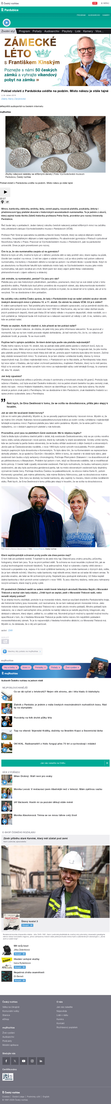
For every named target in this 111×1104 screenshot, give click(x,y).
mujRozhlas (7, 660)
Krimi (25, 667)
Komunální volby (10, 1011)
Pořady (37, 31)
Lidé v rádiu (62, 1015)
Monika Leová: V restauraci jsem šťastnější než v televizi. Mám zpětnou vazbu (58, 789)
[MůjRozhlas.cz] (5, 112)
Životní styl (8, 31)
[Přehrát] (5, 192)
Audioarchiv (94, 15)
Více (100, 31)
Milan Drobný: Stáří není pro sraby (33, 776)
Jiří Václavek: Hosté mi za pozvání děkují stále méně (43, 802)
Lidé (78, 31)
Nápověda (62, 1011)
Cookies (6, 1097)
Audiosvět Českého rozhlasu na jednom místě (22, 680)
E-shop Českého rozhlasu (18, 832)
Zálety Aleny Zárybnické (13, 99)
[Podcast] (2, 202)
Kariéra (60, 1019)
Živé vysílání (71, 667)
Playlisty (67, 31)
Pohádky (39, 667)
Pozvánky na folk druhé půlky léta (33, 717)
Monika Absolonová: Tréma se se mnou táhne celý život (45, 815)
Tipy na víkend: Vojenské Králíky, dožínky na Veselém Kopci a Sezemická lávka (58, 730)
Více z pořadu (11, 772)
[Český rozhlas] (10, 3)
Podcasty (7, 1041)
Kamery (106, 15)
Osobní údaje (18, 1097)
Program (81, 15)
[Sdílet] (7, 202)
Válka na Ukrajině (10, 1007)
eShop (5, 1019)
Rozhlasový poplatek (67, 1027)
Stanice (6, 1015)
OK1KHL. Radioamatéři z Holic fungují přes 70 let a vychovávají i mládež (55, 743)
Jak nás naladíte (65, 1007)
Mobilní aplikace (10, 1045)
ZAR (10, 630)
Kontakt (60, 1023)
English (46, 1097)
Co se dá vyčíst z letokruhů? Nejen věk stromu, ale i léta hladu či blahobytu (56, 691)
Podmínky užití (33, 1097)
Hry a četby (9, 667)
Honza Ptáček (38, 549)
